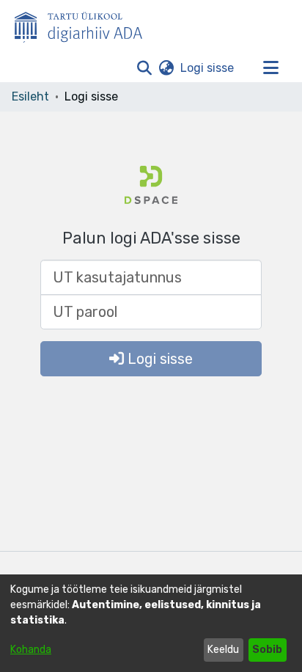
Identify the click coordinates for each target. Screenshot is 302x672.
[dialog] (151, 623)
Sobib (267, 649)
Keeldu (223, 649)
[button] (144, 68)
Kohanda (30, 649)
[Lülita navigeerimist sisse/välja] (270, 68)
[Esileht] (84, 24)
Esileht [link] (30, 96)
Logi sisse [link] (207, 68)
